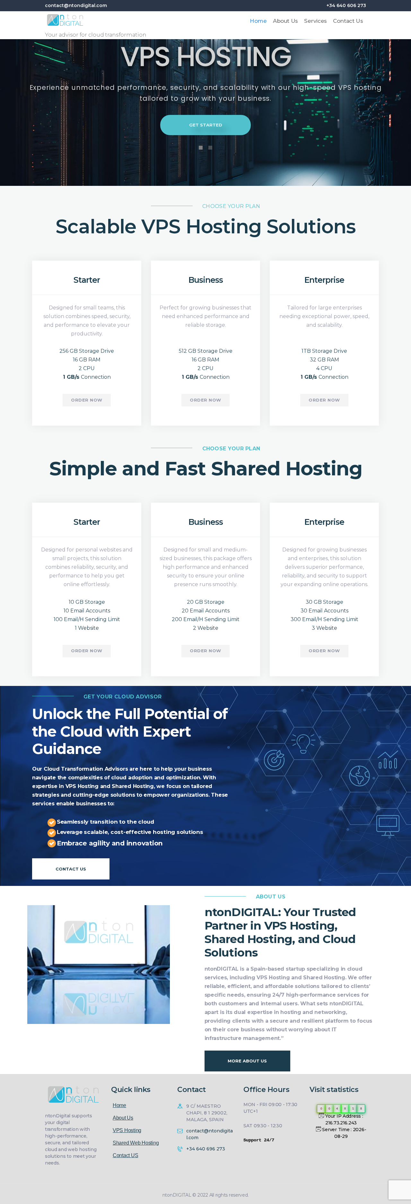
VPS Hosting (127, 1130)
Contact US (125, 1155)
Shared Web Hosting (136, 1143)
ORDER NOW (86, 400)
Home (119, 1105)
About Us (123, 1118)
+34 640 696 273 (205, 1149)
